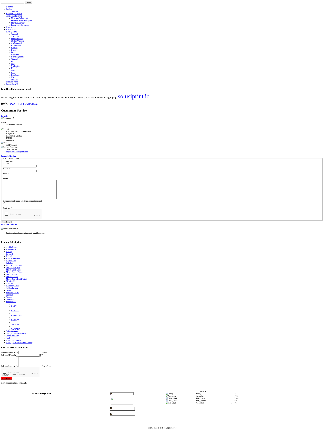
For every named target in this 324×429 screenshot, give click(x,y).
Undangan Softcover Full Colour (19, 342)
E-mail (6, 168)
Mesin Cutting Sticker (15, 272)
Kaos (13, 73)
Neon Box (10, 283)
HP (41, 355)
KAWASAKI (16, 315)
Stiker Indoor (11, 299)
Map (13, 70)
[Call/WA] (122, 395)
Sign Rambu (11, 290)
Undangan (15, 66)
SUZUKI (15, 324)
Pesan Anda (46, 366)
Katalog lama (11, 32)
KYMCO (15, 320)
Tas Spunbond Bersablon (16, 333)
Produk (9, 9)
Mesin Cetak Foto (13, 267)
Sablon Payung (12, 288)
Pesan (6, 178)
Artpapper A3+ (12, 249)
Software (14, 79)
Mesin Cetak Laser (13, 270)
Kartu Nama (16, 45)
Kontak (9, 27)
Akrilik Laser (11, 247)
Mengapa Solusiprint (19, 18)
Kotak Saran (11, 29)
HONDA (15, 311)
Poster (13, 52)
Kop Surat (15, 75)
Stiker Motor (11, 302)
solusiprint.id (134, 96)
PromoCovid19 (12, 84)
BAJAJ (14, 306)
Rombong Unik (12, 286)
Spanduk (14, 11)
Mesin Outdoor (12, 277)
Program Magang (18, 23)
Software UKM (12, 292)
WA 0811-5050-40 (24, 104)
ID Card (9, 254)
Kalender (14, 68)
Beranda (9, 7)
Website (14, 48)
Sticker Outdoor (17, 41)
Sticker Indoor (17, 39)
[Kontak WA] (122, 404)
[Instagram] (122, 415)
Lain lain (9, 263)
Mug (13, 64)
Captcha (7, 208)
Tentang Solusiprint (14, 16)
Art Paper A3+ (17, 43)
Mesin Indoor (11, 274)
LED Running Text (14, 265)
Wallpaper (15, 54)
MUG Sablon (11, 281)
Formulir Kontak (8, 156)
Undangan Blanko (13, 340)
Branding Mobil (17, 57)
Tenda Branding (12, 336)
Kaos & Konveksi (13, 258)
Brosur (14, 50)
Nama (6, 164)
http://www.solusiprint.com (17, 152)
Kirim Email (6, 222)
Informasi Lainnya (9, 224)
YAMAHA (15, 329)
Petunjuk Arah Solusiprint (21, 20)
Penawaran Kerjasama (20, 25)
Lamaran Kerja (12, 82)
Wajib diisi (8, 161)
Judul (6, 173)
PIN (12, 61)
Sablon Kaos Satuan (14, 14)
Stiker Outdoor (12, 331)
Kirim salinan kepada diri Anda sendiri (18, 201)
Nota (13, 77)
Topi (8, 338)
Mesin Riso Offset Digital (16, 279)
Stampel (14, 59)
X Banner (15, 36)
